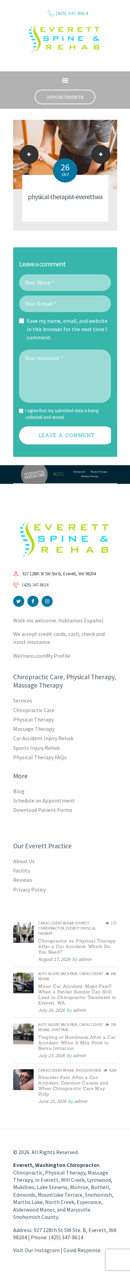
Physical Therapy (33, 719)
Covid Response (82, 1250)
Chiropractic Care (33, 710)
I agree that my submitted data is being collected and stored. (61, 414)
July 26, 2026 (51, 1010)
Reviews (22, 879)
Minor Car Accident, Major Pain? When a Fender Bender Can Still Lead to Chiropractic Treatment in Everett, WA (77, 995)
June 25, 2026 (52, 1101)
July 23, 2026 (51, 1055)
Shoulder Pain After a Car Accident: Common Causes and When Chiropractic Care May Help (73, 1086)
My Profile (58, 655)
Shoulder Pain (88, 1070)
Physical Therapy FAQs (40, 757)
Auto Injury (48, 973)
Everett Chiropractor (63, 926)
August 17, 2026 (54, 959)
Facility (21, 870)
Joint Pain (59, 1029)
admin (85, 959)
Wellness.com (29, 655)
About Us (24, 861)
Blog (19, 791)
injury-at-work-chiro (107, 154)
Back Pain (69, 973)
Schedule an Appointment (44, 800)
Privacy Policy (29, 889)
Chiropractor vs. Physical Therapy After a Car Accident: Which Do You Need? (77, 946)
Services (22, 700)
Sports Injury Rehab (36, 747)
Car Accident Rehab (55, 923)
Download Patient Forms (42, 809)
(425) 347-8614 (35, 585)
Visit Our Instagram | (38, 1250)
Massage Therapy (33, 728)
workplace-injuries (27, 154)
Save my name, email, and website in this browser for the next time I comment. (67, 329)
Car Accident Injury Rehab (43, 738)
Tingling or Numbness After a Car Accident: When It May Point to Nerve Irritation (76, 1043)
